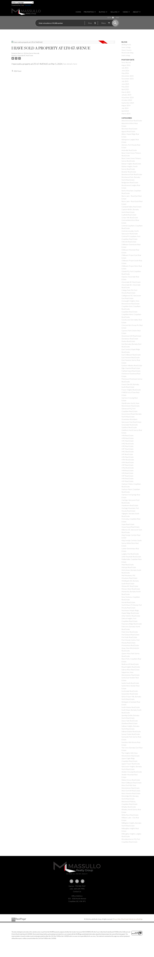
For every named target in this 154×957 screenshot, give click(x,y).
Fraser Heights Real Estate (131, 390)
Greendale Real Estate (130, 425)
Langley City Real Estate (130, 554)
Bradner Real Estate (129, 172)
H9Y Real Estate (127, 481)
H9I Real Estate (127, 454)
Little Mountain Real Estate (131, 557)
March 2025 (126, 92)
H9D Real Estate (128, 444)
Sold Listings (126, 55)
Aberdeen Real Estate (129, 129)
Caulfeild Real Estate (129, 215)
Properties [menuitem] (89, 12)
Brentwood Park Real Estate (132, 174)
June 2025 (125, 84)
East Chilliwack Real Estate (131, 355)
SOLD (117, 17)
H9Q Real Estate (128, 468)
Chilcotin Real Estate (129, 242)
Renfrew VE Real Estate (130, 664)
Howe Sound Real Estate (130, 527)
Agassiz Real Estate (128, 131)
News (125, 12)
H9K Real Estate (128, 457)
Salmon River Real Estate (130, 670)
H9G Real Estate (128, 452)
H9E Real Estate (127, 446)
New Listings (126, 47)
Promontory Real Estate (130, 645)
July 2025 (125, 81)
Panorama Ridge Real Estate (132, 624)
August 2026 (126, 65)
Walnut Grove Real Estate (131, 780)
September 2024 (128, 103)
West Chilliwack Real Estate (131, 783)
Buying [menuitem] (102, 12)
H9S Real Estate (127, 473)
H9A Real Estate (127, 435)
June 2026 (125, 70)
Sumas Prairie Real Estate (131, 734)
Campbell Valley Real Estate (131, 207)
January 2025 (126, 95)
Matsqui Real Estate (129, 567)
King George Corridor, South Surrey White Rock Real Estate (132, 543)
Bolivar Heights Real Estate (131, 164)
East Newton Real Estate (131, 357)
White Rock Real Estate (130, 815)
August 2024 (126, 105)
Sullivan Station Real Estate (131, 731)
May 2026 (125, 73)
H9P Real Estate (127, 465)
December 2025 (128, 76)
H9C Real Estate (128, 441)
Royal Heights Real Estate (131, 667)
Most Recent (126, 62)
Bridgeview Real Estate (130, 182)
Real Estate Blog (127, 53)
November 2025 (128, 79)
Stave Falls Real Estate (130, 721)
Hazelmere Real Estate (130, 505)
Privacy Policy (117, 919)
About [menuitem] (136, 12)
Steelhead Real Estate (129, 723)
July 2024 (125, 108)
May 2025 (125, 87)
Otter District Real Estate (131, 616)
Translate (28, 5)
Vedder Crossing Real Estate (132, 772)
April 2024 (125, 111)
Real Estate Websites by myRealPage (132, 919)
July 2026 (125, 68)
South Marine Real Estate (131, 707)
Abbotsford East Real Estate (132, 121)
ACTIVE (109, 17)
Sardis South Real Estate (130, 683)
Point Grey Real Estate (130, 632)
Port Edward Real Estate (130, 635)
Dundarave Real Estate (130, 339)
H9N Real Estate (128, 462)
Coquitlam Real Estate (129, 312)
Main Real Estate (128, 565)
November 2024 (128, 97)
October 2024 (127, 100)
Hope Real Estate (128, 524)
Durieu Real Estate (128, 341)
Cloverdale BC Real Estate (25, 55)
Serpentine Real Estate (130, 694)
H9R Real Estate (127, 470)
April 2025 (125, 89)
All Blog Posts (126, 45)
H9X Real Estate (127, 478)
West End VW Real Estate (131, 791)
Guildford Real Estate (129, 427)
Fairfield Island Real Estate (131, 371)
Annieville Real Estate (129, 150)
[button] (71, 881)
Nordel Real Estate (128, 602)
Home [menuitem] (78, 12)
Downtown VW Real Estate (131, 336)
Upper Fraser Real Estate (131, 764)
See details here (70, 64)
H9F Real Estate (127, 449)
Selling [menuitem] (114, 12)
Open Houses (126, 50)
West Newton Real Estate (131, 793)
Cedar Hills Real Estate (130, 217)
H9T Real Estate (127, 476)
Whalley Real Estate (129, 807)
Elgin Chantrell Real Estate (131, 368)
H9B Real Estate (128, 438)
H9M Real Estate (128, 460)
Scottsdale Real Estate (130, 691)
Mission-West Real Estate (131, 589)
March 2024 (126, 113)
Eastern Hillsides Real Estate (132, 365)
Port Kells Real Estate (129, 637)
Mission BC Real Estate (130, 586)
